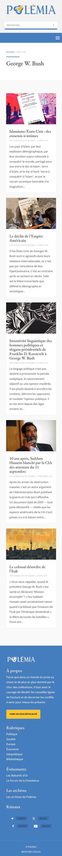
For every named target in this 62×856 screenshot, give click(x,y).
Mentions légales (31, 851)
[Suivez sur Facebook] (13, 826)
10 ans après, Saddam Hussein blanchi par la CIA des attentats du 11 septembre (30, 465)
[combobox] (31, 25)
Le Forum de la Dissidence (22, 780)
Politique (11, 734)
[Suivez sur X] (33, 818)
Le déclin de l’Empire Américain (26, 238)
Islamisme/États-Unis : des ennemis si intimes (30, 133)
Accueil (10, 52)
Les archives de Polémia (21, 797)
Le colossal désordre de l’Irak (27, 569)
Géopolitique (14, 754)
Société (10, 739)
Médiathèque (14, 759)
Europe (10, 744)
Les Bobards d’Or (17, 775)
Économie (12, 749)
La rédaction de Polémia (24, 140)
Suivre (21, 818)
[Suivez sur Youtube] (35, 826)
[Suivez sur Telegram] (12, 818)
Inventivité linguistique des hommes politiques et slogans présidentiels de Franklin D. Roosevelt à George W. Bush (30, 349)
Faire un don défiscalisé (23, 714)
